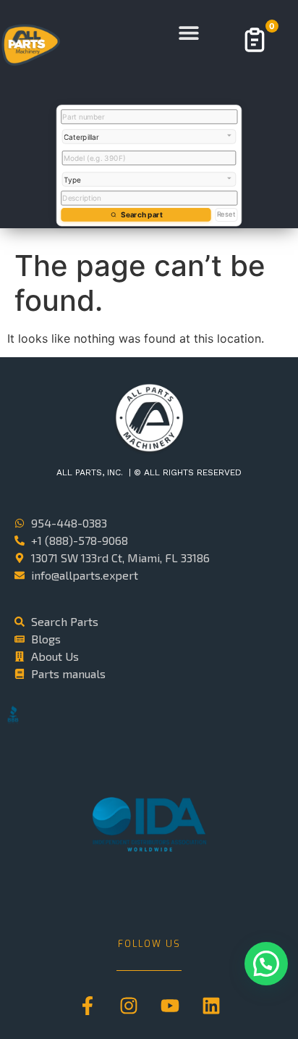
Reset (226, 214)
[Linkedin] (211, 1006)
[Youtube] (170, 1006)
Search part (141, 214)
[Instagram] (129, 1006)
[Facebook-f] (87, 1006)
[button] (189, 33)
